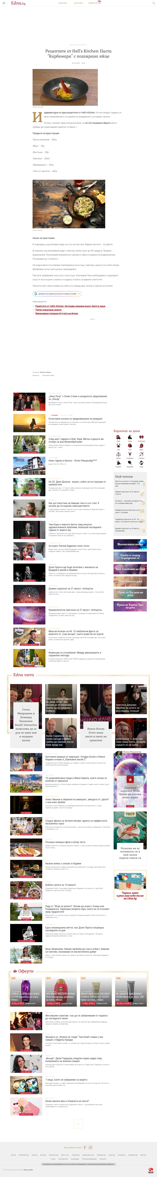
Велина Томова (45, 372)
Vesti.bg (34, 1155)
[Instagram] (90, 1147)
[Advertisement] (64, 341)
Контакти (103, 1159)
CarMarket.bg (132, 1155)
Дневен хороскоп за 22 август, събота (127, 492)
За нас (53, 1159)
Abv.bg (13, 1155)
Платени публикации (89, 1159)
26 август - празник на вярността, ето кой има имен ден (128, 502)
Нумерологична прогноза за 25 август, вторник (127, 511)
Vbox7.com (65, 1155)
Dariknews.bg (53, 1155)
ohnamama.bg (65, 415)
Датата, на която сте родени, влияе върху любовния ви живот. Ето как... (129, 483)
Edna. (18, 3)
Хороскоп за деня (127, 431)
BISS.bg (143, 1155)
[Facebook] (84, 1147)
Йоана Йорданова (132, 751)
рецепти (36, 375)
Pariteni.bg (121, 1155)
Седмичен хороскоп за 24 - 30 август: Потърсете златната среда (129, 520)
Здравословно (78, 45)
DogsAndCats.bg (88, 1155)
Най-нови (62, 3)
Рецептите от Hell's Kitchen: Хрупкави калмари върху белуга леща (70, 306)
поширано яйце (48, 375)
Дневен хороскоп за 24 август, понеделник (127, 529)
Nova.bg (43, 1155)
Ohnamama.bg (24, 1155)
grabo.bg (52, 457)
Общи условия (28, 1170)
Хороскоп (78, 3)
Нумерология (94, 3)
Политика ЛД (63, 1159)
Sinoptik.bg (75, 1155)
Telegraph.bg (101, 1155)
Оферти (26, 971)
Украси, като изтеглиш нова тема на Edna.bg (130, 895)
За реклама (75, 1159)
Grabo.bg (112, 1155)
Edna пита (23, 674)
